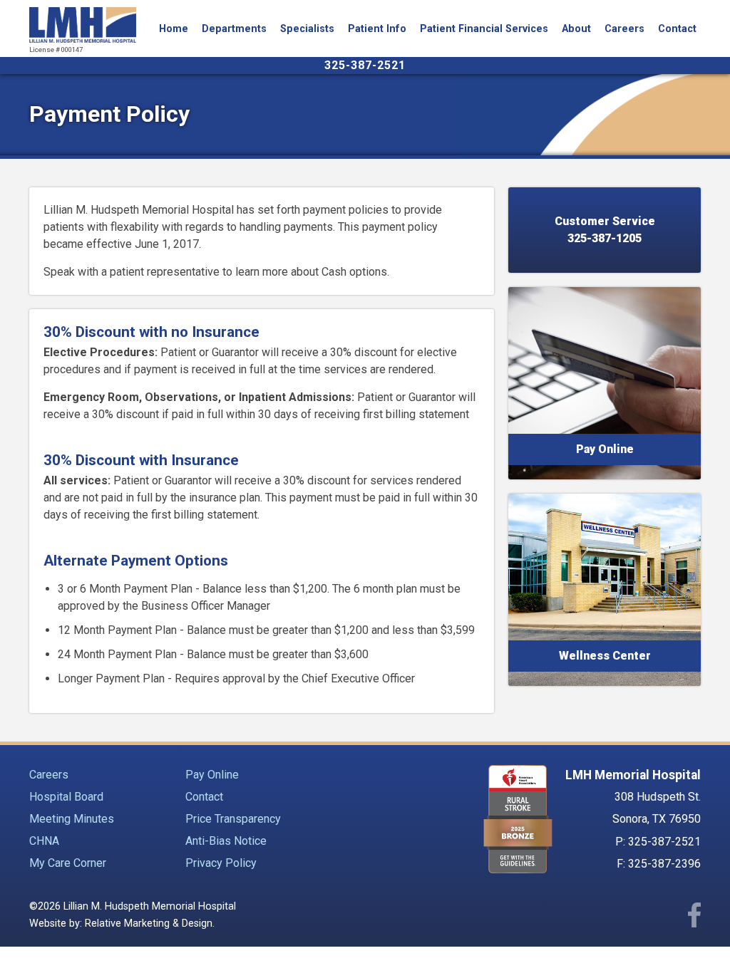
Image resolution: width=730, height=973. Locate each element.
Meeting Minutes (71, 819)
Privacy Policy (221, 863)
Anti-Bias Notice (226, 841)
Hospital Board (66, 796)
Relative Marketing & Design (148, 923)
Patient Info (377, 29)
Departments (234, 29)
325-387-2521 (365, 65)
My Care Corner (67, 863)
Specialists (307, 29)
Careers (624, 29)
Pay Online (212, 774)
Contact (677, 29)
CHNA (44, 841)
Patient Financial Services (484, 29)
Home (173, 29)
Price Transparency (233, 819)
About (576, 29)
